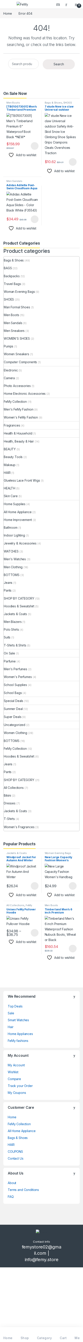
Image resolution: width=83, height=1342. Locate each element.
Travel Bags (12, 284)
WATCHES (11, 551)
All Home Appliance (17, 512)
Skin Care (11, 496)
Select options (33, 146)
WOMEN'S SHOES (17, 338)
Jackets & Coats (15, 614)
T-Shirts (9, 819)
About (12, 1183)
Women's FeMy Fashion (21, 417)
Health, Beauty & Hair (19, 441)
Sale (11, 1013)
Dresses (9, 803)
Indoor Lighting (14, 535)
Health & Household (18, 433)
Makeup (9, 465)
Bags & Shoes (53, 102)
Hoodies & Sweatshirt (19, 606)
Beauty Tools (13, 457)
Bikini (7, 795)
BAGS (8, 268)
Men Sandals (14, 181)
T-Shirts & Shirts (15, 645)
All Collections (14, 788)
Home (7, 13)
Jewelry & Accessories (20, 543)
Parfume (10, 661)
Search (58, 4)
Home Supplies (14, 504)
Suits (7, 637)
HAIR (7, 473)
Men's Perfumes (15, 669)
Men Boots (13, 102)
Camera (9, 378)
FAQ (11, 1196)
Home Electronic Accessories (25, 393)
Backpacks (12, 276)
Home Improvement (18, 520)
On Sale (9, 653)
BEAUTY (10, 449)
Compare (14, 1079)
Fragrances (12, 425)
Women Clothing (15, 733)
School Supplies (15, 685)
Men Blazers (12, 622)
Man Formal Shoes (17, 307)
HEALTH (9, 488)
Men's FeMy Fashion (18, 409)
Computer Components (20, 362)
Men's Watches (15, 559)
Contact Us (15, 1158)
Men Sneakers (14, 331)
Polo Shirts (11, 629)
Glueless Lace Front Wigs (22, 480)
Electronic (11, 370)
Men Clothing (13, 567)
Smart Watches (18, 1020)
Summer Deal (13, 709)
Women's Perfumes (18, 677)
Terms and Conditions (23, 1190)
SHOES (67, 102)
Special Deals (13, 701)
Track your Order (20, 1086)
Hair (10, 1027)
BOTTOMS (11, 575)
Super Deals (12, 717)
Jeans (8, 582)
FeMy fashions (18, 1041)
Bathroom (10, 527)
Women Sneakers (16, 354)
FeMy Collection (15, 401)
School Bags (13, 693)
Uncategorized (14, 725)
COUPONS (15, 1151)
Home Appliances (20, 1034)
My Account (16, 1065)
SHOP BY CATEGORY (19, 598)
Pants (8, 590)
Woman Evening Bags (19, 291)
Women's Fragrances (19, 827)
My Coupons (17, 1093)
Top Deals (15, 1006)
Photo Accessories (17, 386)
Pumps (8, 346)
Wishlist (13, 1072)
